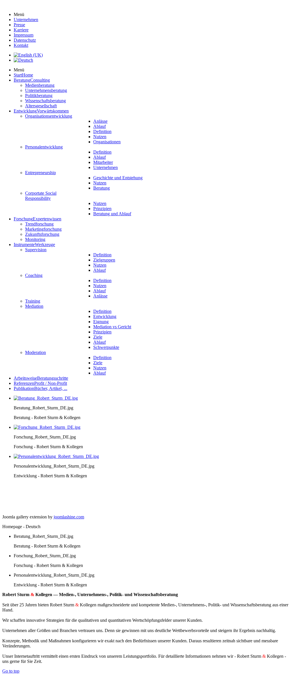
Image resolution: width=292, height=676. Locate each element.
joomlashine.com (69, 516)
